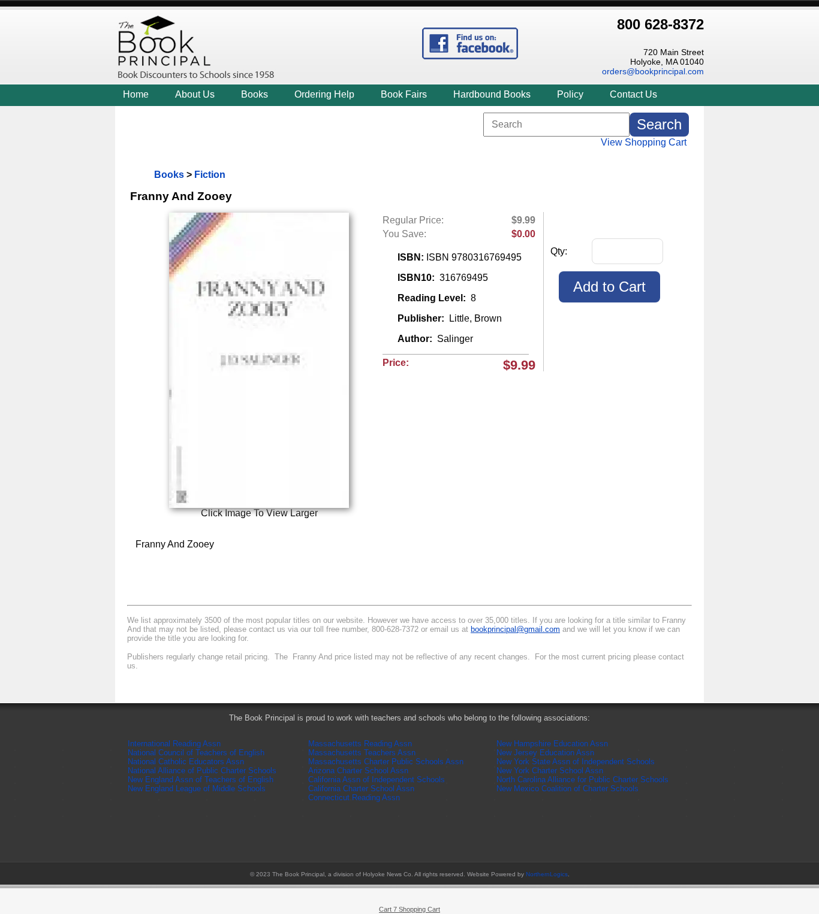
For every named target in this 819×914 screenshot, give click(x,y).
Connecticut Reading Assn (354, 797)
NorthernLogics (547, 874)
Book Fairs (404, 94)
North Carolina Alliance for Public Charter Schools (582, 779)
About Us (195, 94)
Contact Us (633, 94)
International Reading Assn (174, 743)
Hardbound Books (492, 94)
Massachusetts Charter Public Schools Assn (385, 761)
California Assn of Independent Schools (376, 779)
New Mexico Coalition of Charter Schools (567, 788)
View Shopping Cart (643, 142)
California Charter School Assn (361, 788)
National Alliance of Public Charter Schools (202, 770)
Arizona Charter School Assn (358, 770)
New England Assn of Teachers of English (200, 779)
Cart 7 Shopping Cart (409, 909)
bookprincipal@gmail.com (515, 629)
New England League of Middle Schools (197, 788)
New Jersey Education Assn (545, 752)
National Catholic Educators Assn (186, 761)
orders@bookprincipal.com (653, 71)
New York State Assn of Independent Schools (575, 761)
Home (136, 94)
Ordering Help (324, 94)
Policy (570, 94)
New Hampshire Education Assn (552, 743)
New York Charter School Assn (549, 770)
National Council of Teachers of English (196, 752)
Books (254, 94)
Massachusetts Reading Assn (360, 743)
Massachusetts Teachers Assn (361, 752)
